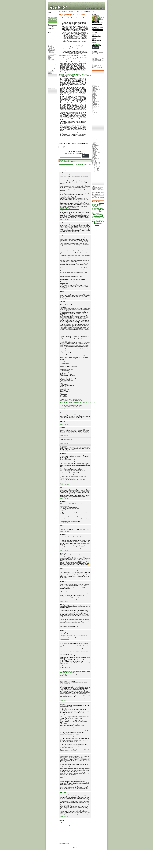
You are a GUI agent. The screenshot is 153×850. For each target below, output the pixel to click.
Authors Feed (94, 82)
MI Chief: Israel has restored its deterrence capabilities (69, 209)
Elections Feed (94, 98)
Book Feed (93, 84)
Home (60, 11)
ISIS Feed (93, 116)
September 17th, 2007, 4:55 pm (64, 601)
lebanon (94, 217)
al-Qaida (98, 201)
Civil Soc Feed (94, 90)
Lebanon (71, 161)
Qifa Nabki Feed (94, 148)
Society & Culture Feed (95, 158)
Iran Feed (93, 114)
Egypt (98, 209)
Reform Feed (94, 150)
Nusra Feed (94, 141)
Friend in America (63, 792)
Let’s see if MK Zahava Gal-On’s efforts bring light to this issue (74, 563)
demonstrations (96, 208)
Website (60, 828)
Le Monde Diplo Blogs (51, 55)
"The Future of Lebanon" (63, 75)
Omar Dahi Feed (94, 142)
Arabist (49, 37)
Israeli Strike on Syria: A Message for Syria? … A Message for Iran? (66, 165)
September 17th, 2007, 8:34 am (64, 288)
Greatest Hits (79, 11)
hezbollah (102, 209)
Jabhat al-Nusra (100, 214)
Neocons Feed (94, 138)
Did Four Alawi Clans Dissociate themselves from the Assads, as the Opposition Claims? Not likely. (98, 190)
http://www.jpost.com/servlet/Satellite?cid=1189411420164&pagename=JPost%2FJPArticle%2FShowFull (71, 441)
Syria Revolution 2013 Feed (96, 163)
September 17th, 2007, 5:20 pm (64, 639)
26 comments (68, 160)
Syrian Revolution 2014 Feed (96, 169)
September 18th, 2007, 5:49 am (64, 789)
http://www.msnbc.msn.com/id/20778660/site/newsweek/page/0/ (71, 503)
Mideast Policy (50, 67)
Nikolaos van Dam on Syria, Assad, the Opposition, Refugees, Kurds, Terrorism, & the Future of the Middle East (98, 197)
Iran (64, 161)
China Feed (93, 87)
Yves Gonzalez (50, 100)
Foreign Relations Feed (95, 104)
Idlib (93, 210)
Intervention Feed (94, 113)
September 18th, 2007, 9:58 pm (64, 816)
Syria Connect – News (51, 86)
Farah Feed (93, 102)
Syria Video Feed (94, 164)
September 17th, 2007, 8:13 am (64, 232)
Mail (66, 825)
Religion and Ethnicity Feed (96, 152)
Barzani (96, 204)
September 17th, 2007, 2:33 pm (64, 450)
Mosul (103, 217)
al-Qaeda (93, 201)
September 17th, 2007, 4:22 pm (64, 565)
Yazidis (97, 225)
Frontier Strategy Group (51, 49)
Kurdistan (96, 216)
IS (95, 212)
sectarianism (97, 221)
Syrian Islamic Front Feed (96, 166)
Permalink (61, 160)
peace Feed (94, 146)
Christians (98, 205)
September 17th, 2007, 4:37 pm (64, 578)
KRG (93, 216)
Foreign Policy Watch (51, 47)
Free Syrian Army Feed (95, 106)
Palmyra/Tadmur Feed (95, 145)
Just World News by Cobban (52, 54)
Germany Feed (94, 107)
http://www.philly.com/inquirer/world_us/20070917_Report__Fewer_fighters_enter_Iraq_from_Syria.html (77, 402)
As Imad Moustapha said (64, 283)
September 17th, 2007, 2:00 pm (64, 435)
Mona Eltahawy (50, 69)
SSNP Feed (93, 159)
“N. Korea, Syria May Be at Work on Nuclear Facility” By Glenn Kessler (97, 62)
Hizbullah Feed (94, 111)
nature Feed (94, 137)
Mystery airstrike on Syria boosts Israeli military (68, 207)
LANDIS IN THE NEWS (72, 11)
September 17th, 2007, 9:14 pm (64, 700)
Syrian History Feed (95, 165)
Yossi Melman (84, 74)
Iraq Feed (93, 115)
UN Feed (93, 174)
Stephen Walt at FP (51, 83)
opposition (98, 218)
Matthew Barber (99, 217)
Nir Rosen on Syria (51, 71)
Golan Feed (93, 108)
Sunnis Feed (94, 161)
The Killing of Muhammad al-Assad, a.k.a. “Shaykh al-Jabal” (97, 188)
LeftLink (49, 56)
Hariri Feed (93, 110)
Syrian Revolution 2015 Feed (96, 170)
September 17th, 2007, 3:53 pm (64, 522)
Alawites (94, 203)
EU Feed (93, 100)
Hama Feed (93, 109)
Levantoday (50, 58)
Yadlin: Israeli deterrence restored (65, 208)
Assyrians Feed (94, 81)
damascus (94, 206)
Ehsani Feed (94, 97)
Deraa (101, 208)
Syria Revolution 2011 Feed (96, 162)
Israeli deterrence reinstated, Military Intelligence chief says (70, 210)
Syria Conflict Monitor (51, 85)
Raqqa (93, 220)
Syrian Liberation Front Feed (96, 167)
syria (94, 223)
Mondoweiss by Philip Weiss (52, 70)
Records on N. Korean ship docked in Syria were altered (69, 74)
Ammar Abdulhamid (51, 35)
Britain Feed (94, 85)
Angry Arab (49, 36)
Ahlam (93, 187)
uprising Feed (94, 176)
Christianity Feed (94, 88)
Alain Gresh (50, 33)
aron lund (101, 203)
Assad (93, 204)
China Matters (50, 38)
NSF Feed (93, 140)
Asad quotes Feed (94, 80)
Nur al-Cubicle (50, 72)
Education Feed (94, 95)
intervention (96, 211)
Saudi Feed (93, 156)
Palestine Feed (94, 144)
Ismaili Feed (94, 119)
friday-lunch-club (50, 48)
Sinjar (102, 221)
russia (100, 220)
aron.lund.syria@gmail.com (98, 35)
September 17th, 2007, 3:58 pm (64, 531)
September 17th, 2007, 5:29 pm (64, 668)
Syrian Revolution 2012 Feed (96, 168)
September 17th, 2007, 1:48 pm (64, 424)
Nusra (93, 219)
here (81, 61)
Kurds (101, 216)
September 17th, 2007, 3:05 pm (64, 498)
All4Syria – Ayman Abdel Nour (52, 34)
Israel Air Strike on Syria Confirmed (97, 67)
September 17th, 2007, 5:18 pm (64, 627)
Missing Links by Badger (51, 68)
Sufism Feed (94, 160)
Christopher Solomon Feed (96, 89)
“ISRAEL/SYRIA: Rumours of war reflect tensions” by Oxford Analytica (98, 59)
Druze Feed (94, 93)
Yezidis (101, 225)
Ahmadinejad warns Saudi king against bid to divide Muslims (70, 55)
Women (93, 225)
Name (62, 822)
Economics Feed (94, 94)
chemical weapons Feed (95, 86)
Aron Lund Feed (94, 79)
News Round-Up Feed (95, 139)
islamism (94, 214)
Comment (61, 831)
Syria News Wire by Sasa (52, 87)
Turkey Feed (94, 171)
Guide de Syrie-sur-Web (51, 50)
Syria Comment (50, 84)
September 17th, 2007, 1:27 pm (64, 418)
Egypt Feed (93, 96)
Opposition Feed (94, 143)
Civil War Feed (94, 91)
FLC (84, 61)
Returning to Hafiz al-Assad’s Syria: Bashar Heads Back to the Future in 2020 (98, 192)
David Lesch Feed (94, 92)
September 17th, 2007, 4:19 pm (64, 550)
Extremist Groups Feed (95, 101)
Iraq (66, 161)
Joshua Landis (64, 11)
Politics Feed (94, 147)
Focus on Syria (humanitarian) (50, 46)
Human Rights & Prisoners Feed (96, 112)
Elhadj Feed (93, 99)
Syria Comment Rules (87, 11)
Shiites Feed (94, 157)
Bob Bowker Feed (94, 83)
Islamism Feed (94, 118)
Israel (68, 161)
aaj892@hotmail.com (97, 44)
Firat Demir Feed (94, 103)
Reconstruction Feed (95, 149)
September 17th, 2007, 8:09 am (64, 219)
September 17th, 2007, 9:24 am (64, 298)
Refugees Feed (94, 151)
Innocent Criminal (50, 51)
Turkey (97, 223)
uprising (100, 223)
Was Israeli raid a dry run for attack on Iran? (67, 17)
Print (64, 160)
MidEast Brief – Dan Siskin (52, 66)
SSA (93, 11)
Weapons (75, 161)
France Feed (94, 105)
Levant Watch (50, 57)
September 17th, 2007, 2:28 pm (64, 443)
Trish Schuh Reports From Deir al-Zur (83, 164)
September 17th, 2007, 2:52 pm (64, 484)
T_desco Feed (94, 172)
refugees (96, 220)
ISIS (97, 213)
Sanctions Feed (94, 155)
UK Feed (93, 173)
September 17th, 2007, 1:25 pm (64, 408)
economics (94, 209)
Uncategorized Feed (95, 175)
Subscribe (85, 155)
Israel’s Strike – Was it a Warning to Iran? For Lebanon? (72, 14)
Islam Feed (93, 117)
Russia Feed (94, 153)
